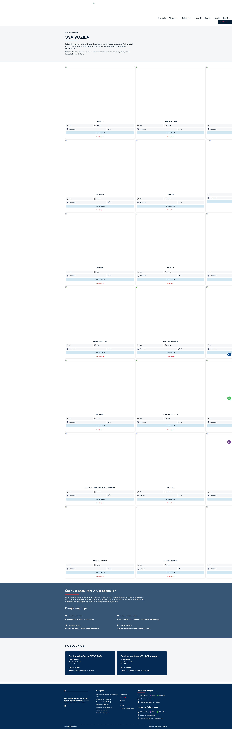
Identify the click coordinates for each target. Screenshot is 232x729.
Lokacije (185, 18)
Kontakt (216, 18)
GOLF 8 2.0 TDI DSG (170, 414)
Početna (67, 32)
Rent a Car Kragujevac (102, 712)
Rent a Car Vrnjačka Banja (103, 702)
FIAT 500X (170, 488)
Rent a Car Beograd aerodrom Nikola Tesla (107, 695)
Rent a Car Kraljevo (101, 710)
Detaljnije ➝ (100, 136)
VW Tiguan (100, 194)
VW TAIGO (100, 414)
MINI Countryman (100, 341)
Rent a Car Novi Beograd (103, 699)
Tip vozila (172, 18)
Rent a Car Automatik (102, 704)
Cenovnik (197, 18)
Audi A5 (171, 194)
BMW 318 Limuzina (170, 341)
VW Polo (170, 268)
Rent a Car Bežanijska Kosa (104, 707)
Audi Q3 (100, 121)
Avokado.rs (164, 726)
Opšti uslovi (123, 694)
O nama (207, 18)
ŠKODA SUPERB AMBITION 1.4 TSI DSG (100, 488)
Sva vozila (162, 18)
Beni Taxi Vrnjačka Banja (127, 708)
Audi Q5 (100, 268)
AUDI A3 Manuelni (171, 561)
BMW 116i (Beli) (170, 121)
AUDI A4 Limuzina (100, 561)
